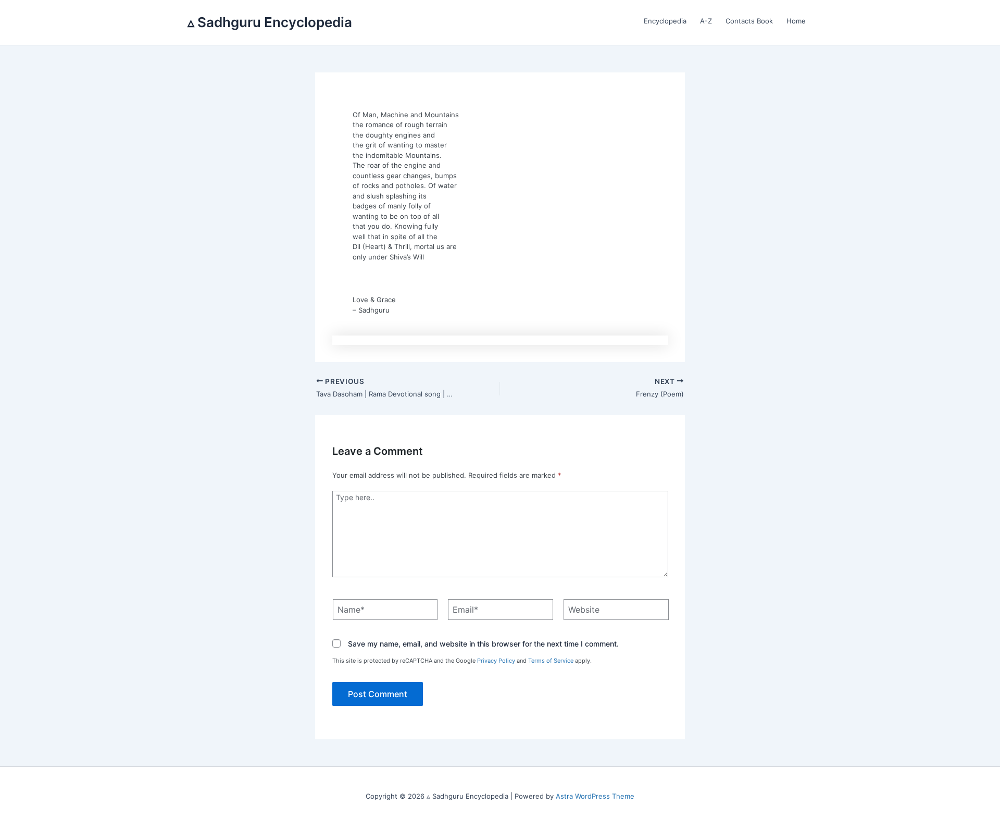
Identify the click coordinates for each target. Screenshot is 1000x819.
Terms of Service (550, 660)
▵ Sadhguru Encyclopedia (270, 22)
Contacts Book (749, 21)
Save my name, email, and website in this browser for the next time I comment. (483, 644)
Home (796, 21)
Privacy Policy (496, 660)
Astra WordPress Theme (595, 796)
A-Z (706, 21)
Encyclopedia (665, 21)
